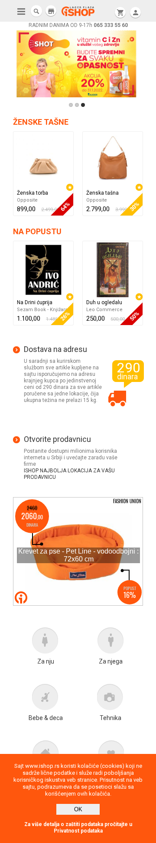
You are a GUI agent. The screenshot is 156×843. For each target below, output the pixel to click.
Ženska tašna (102, 193)
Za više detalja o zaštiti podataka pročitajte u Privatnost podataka (78, 827)
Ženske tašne (40, 121)
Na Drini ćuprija (34, 302)
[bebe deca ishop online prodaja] (45, 699)
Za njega (111, 661)
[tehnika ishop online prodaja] (110, 699)
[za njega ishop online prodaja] (110, 642)
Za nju (45, 661)
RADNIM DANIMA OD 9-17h (78, 25)
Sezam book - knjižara (42, 309)
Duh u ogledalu (104, 302)
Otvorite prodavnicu (57, 439)
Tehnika (110, 717)
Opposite (27, 200)
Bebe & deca (46, 717)
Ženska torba (32, 193)
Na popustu (37, 231)
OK (78, 809)
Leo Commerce (104, 309)
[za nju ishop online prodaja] (45, 642)
